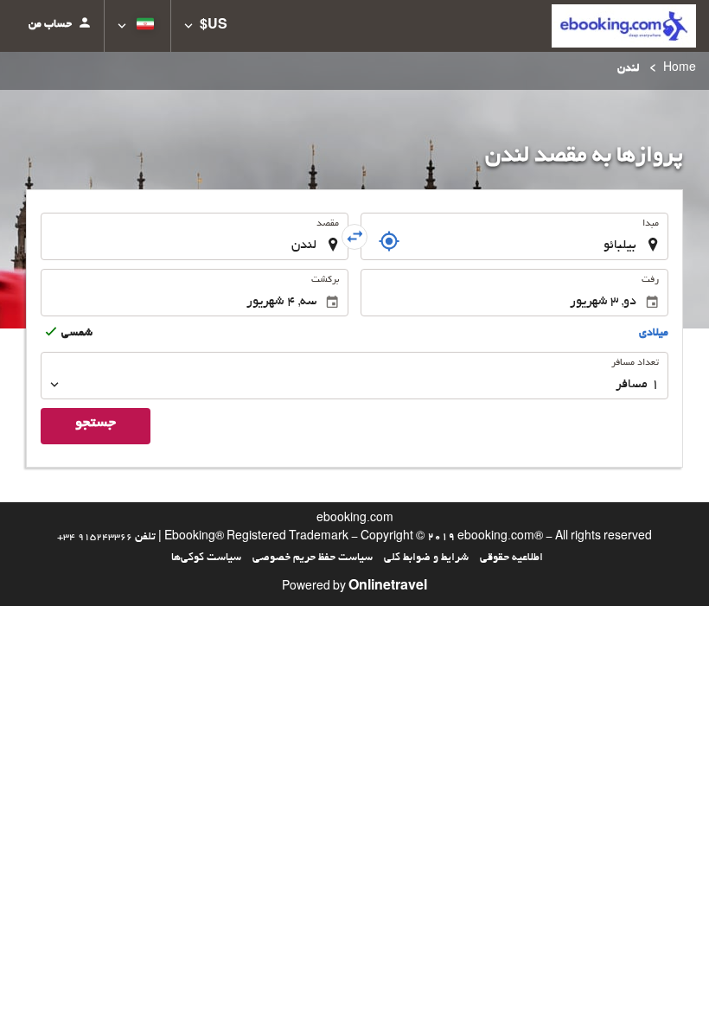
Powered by (354, 588)
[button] (205, 26)
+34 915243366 (94, 537)
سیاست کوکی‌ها (206, 558)
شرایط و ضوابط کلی (426, 558)
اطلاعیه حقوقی (511, 558)
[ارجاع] (389, 241)
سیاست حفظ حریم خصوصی (312, 558)
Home (679, 69)
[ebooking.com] (624, 26)
